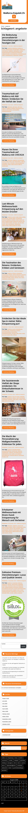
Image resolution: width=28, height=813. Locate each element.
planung (16, 277)
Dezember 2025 (6, 719)
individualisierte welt (6, 453)
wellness (15, 334)
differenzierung (9, 49)
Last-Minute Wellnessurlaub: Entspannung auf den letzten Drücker (12, 207)
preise (20, 333)
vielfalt (12, 401)
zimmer (10, 532)
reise (9, 163)
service (21, 590)
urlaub (9, 164)
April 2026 (5, 708)
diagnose (20, 451)
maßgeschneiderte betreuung (11, 587)
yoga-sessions (5, 532)
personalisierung (5, 455)
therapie (4, 456)
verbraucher (15, 55)
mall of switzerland (20, 398)
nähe (17, 333)
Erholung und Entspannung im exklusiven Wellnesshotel (13, 672)
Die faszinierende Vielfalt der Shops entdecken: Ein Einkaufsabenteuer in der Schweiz (12, 386)
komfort (21, 757)
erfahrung (11, 452)
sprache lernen (11, 279)
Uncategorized (6, 734)
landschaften (17, 161)
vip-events (19, 591)
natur (19, 762)
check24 (4, 161)
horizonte (23, 274)
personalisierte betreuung (7, 588)
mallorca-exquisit (18, 46)
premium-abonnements (7, 590)
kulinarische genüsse (17, 221)
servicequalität (16, 109)
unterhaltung (14, 591)
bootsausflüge (21, 160)
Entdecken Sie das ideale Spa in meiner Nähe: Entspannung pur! (14, 321)
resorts (3, 224)
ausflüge (13, 108)
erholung (4, 220)
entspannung (19, 218)
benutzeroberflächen (6, 451)
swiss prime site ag (6, 401)
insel (13, 161)
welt (7, 456)
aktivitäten (9, 107)
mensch (11, 528)
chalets (14, 527)
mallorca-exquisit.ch (14, 13)
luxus (3, 587)
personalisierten (13, 54)
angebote (9, 48)
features (9, 584)
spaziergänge (5, 530)
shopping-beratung (6, 591)
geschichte (4, 770)
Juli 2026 (4, 701)
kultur (16, 276)
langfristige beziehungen (16, 52)
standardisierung (9, 55)
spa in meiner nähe (8, 334)
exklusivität (4, 584)
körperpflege (14, 332)
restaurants (4, 760)
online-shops (15, 399)
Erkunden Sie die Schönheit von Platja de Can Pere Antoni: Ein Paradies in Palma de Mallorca (13, 659)
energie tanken (12, 218)
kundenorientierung (6, 52)
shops (24, 399)
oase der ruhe (21, 222)
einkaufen (22, 396)
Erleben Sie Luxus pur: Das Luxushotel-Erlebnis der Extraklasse (12, 676)
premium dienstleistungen (19, 588)
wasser (3, 765)
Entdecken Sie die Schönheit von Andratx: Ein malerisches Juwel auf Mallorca (13, 668)
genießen (13, 220)
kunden (21, 51)
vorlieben (21, 55)
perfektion (20, 587)
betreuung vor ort (19, 108)
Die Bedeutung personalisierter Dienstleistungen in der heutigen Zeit (13, 38)
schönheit (12, 163)
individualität (16, 51)
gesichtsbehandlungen (18, 767)
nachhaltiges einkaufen (7, 399)
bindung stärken (8, 527)
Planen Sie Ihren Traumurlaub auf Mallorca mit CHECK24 (13, 152)
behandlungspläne (16, 449)
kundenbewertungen (6, 333)
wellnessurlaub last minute (15, 225)
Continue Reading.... (9, 85)
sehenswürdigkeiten (19, 163)
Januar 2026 (5, 716)
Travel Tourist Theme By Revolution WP (14, 811)
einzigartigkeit (16, 49)
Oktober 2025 (6, 724)
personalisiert (18, 453)
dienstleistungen (5, 330)
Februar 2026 (6, 713)
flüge (7, 161)
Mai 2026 (4, 706)
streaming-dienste (14, 455)
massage (14, 333)
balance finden (22, 217)
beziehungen (14, 451)
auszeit (13, 217)
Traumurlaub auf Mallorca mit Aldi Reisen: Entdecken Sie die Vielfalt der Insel (12, 97)
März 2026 (5, 711)
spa (3, 334)
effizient (14, 273)
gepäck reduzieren (17, 274)
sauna (23, 333)
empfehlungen (5, 452)
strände (10, 760)
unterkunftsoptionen (6, 111)
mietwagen (4, 163)
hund (3, 528)
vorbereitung (17, 224)
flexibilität (11, 51)
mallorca (4, 109)
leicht (19, 276)
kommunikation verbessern (8, 276)
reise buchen (9, 109)
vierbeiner (10, 530)
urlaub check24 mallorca (16, 164)
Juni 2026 (4, 703)
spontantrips (11, 224)
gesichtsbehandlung (6, 332)
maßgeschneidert (6, 54)
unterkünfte (4, 164)
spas (7, 224)
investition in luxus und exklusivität (15, 585)
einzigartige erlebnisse (17, 583)
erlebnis (14, 398)
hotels (10, 161)
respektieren (5, 279)
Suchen (3, 644)
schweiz (20, 399)
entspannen (19, 273)
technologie (21, 455)
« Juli (2, 803)
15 (21, 790)
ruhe (15, 762)
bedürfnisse (14, 48)
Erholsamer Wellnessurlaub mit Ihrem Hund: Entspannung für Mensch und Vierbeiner (13, 515)
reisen (22, 277)
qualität (14, 590)
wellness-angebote (18, 593)
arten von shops (16, 396)
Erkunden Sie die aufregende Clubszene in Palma (13, 664)
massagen (15, 222)
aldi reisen (15, 107)
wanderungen (5, 166)
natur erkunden (16, 528)
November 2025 (6, 721)
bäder (17, 217)
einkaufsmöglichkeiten (7, 398)
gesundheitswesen (18, 452)
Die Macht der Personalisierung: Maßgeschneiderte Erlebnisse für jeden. (12, 440)
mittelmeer (19, 765)
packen (12, 277)
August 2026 (5, 698)
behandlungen (5, 218)
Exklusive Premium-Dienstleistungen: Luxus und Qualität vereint (14, 575)
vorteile (11, 593)
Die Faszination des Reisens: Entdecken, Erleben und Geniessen (13, 265)
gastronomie (15, 584)
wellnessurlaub (5, 225)
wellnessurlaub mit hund (17, 531)
